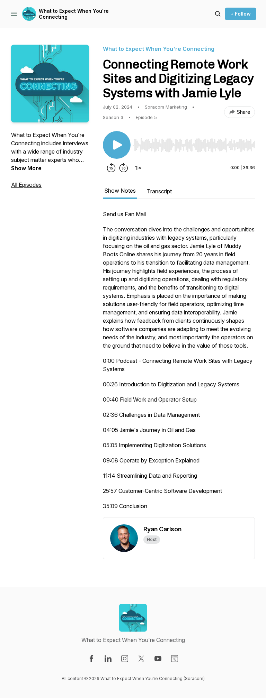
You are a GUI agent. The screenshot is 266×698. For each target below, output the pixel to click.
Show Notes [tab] (120, 190)
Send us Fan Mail (124, 214)
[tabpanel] (179, 363)
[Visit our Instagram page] (124, 658)
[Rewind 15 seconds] (111, 168)
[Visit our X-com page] (141, 658)
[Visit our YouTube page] (157, 658)
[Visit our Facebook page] (91, 658)
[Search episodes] (218, 14)
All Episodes (26, 184)
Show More (26, 168)
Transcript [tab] (159, 191)
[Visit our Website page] (174, 658)
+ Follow (240, 14)
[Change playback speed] (138, 168)
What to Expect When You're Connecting (74, 14)
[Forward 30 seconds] (123, 168)
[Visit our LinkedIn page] (108, 658)
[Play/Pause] (117, 145)
